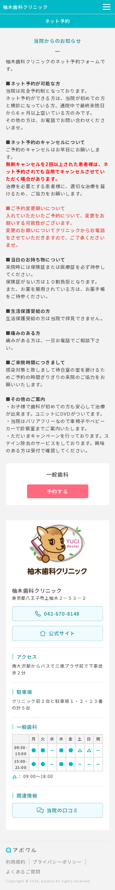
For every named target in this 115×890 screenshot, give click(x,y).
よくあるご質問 (23, 871)
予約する (57, 491)
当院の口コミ (62, 810)
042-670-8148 (61, 613)
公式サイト (62, 633)
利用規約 (16, 861)
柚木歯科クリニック (25, 7)
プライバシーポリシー (57, 861)
